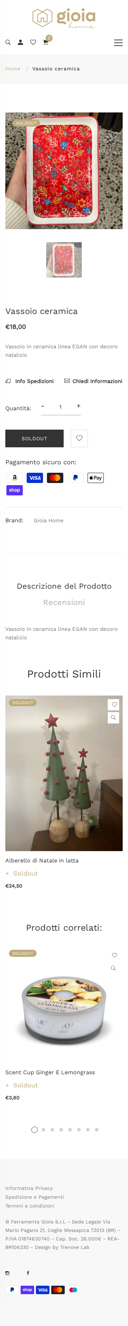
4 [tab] (61, 1130)
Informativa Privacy (29, 1188)
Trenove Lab (75, 1247)
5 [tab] (70, 1130)
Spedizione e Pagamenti (34, 1197)
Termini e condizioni (29, 1206)
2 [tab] (43, 1130)
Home (13, 68)
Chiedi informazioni (97, 381)
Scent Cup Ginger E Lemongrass (50, 1072)
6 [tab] (79, 1130)
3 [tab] (52, 1130)
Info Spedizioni (34, 381)
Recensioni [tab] (64, 602)
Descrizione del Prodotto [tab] (64, 586)
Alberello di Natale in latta (42, 860)
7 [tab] (88, 1130)
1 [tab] (34, 1130)
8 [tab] (96, 1130)
